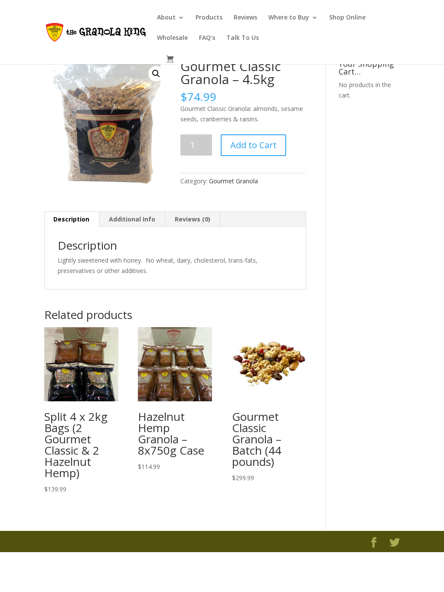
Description (71, 219)
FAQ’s (207, 38)
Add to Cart (253, 145)
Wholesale (172, 38)
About (166, 17)
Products (209, 17)
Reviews (245, 17)
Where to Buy (288, 17)
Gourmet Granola (233, 181)
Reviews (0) (192, 219)
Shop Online (347, 17)
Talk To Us (242, 38)
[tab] (71, 219)
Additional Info (132, 219)
